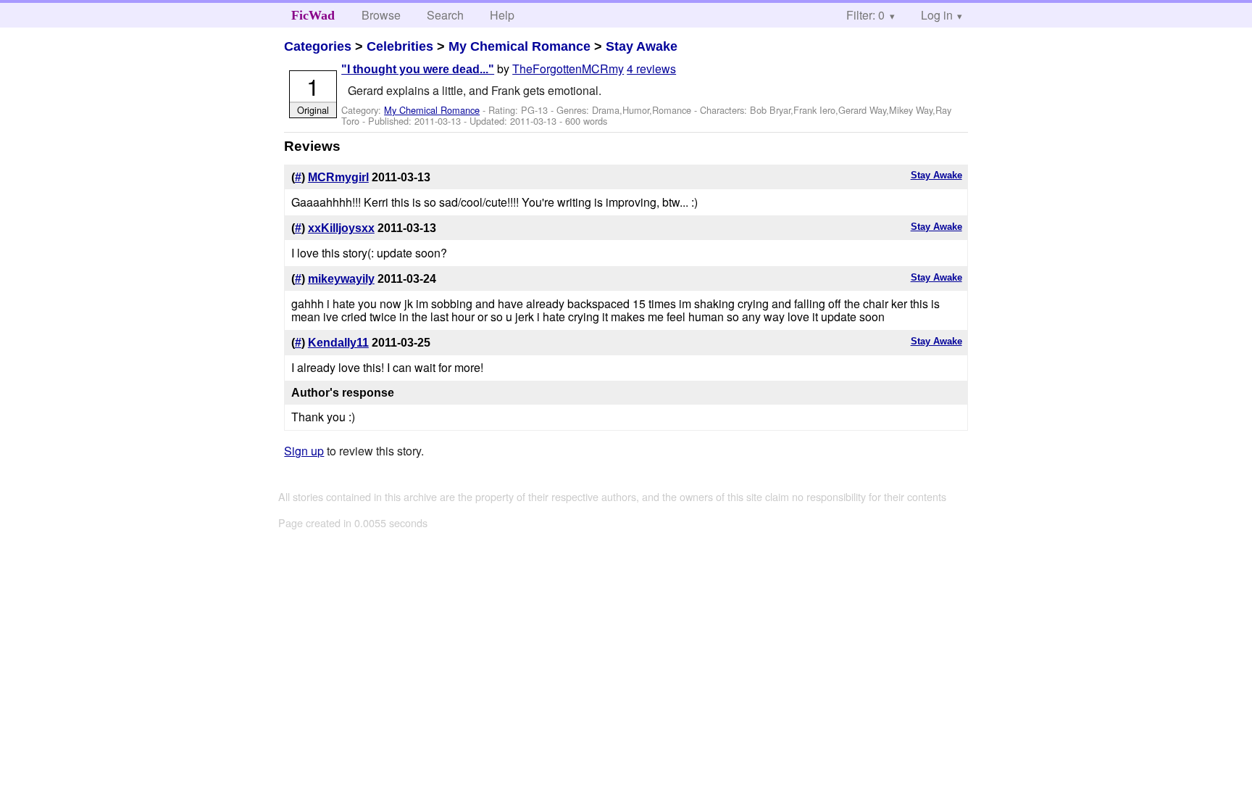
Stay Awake (641, 46)
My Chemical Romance (519, 46)
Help (502, 15)
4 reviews (651, 68)
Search (445, 15)
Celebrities (400, 46)
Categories (317, 46)
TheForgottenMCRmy (568, 68)
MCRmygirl (338, 177)
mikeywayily (341, 279)
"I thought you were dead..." (417, 69)
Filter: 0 (865, 15)
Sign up (304, 450)
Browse (381, 15)
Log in (937, 15)
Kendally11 (338, 342)
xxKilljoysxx (341, 228)
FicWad (313, 15)
